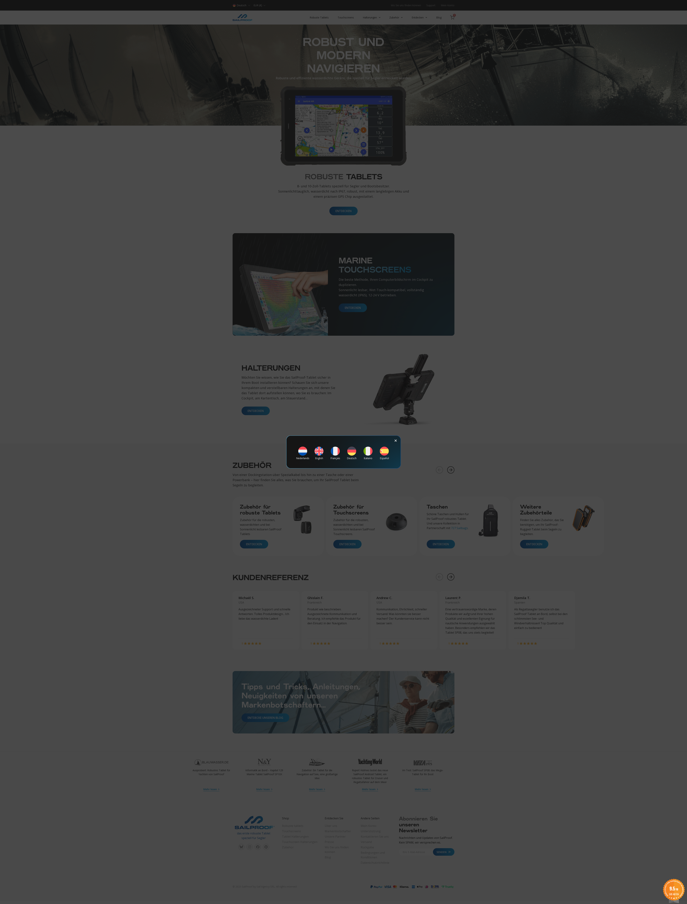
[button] (395, 440)
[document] (343, 452)
